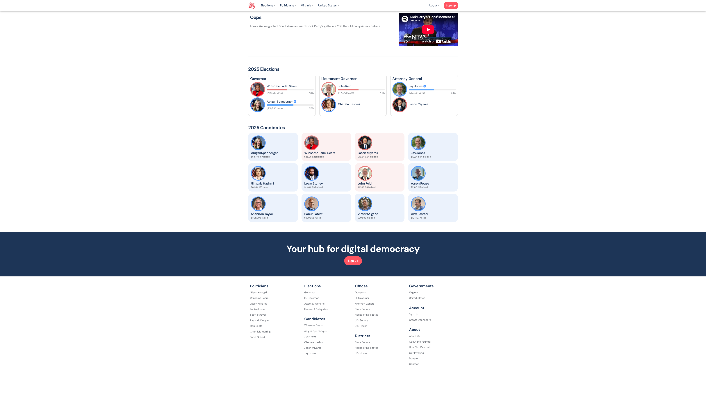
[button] (268, 5)
